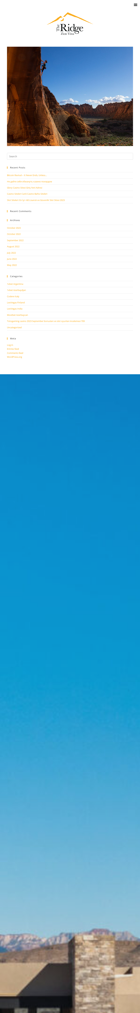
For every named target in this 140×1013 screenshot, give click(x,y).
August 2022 (13, 246)
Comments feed (15, 352)
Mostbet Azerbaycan (17, 314)
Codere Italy (13, 296)
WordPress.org (14, 356)
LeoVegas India (14, 308)
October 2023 (14, 227)
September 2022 (15, 240)
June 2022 (12, 258)
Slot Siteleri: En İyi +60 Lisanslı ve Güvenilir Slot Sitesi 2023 (36, 200)
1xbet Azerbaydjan (16, 290)
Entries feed (13, 348)
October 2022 (14, 234)
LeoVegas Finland (16, 302)
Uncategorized (14, 327)
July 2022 (11, 252)
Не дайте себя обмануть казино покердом (29, 181)
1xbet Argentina (15, 283)
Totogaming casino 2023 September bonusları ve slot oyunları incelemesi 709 (46, 321)
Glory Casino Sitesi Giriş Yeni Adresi (24, 187)
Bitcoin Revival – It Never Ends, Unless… (27, 175)
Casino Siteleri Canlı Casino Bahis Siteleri (27, 193)
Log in (10, 344)
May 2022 (12, 265)
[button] (135, 4)
